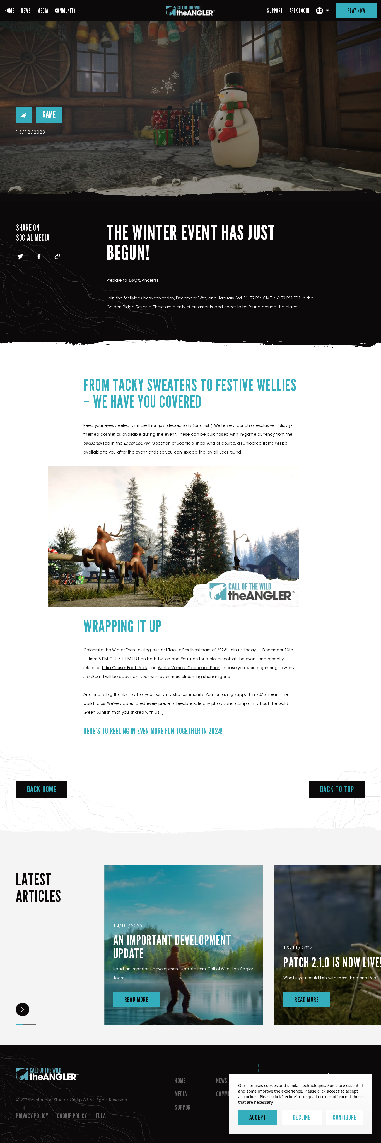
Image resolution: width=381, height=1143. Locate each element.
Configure (344, 1117)
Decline (301, 1117)
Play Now (356, 10)
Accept (257, 1117)
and (161, 668)
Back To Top (337, 789)
